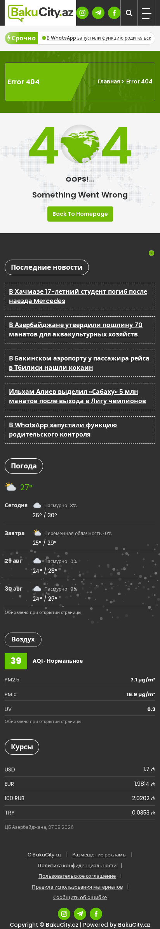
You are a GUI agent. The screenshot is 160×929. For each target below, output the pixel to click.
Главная (108, 81)
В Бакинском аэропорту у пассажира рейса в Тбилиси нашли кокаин (79, 363)
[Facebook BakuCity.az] (114, 13)
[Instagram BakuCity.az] (82, 13)
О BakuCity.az (45, 854)
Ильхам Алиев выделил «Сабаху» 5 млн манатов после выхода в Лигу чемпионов (77, 396)
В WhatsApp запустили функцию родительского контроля (63, 430)
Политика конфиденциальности (77, 865)
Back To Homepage (80, 214)
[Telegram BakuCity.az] (98, 13)
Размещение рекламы (99, 854)
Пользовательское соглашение (77, 876)
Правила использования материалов (77, 887)
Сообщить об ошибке (80, 897)
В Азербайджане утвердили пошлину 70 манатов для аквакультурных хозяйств (76, 330)
